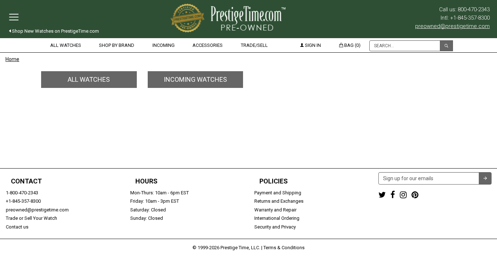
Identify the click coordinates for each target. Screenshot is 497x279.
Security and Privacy (275, 227)
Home (12, 59)
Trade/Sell (254, 45)
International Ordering (276, 218)
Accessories (207, 45)
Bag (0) (352, 45)
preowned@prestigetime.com (452, 26)
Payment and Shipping (277, 192)
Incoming (163, 45)
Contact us (17, 227)
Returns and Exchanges (278, 201)
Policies (273, 181)
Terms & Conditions (284, 247)
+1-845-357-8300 (23, 201)
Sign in (312, 45)
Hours (146, 181)
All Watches (65, 45)
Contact (26, 181)
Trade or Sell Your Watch (31, 218)
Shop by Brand (116, 45)
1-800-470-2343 (22, 192)
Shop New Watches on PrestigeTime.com (55, 31)
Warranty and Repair (275, 210)
